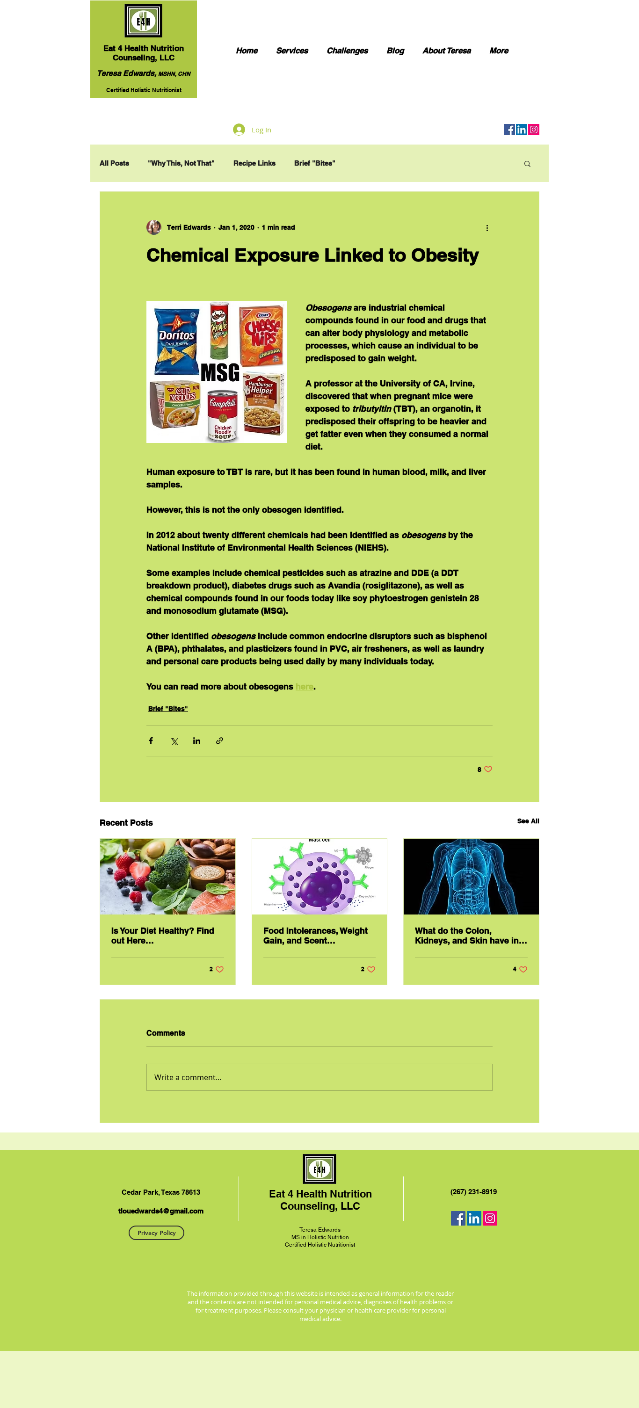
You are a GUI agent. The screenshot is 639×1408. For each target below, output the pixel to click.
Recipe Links (254, 163)
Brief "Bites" (314, 163)
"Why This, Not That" (181, 163)
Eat (109, 48)
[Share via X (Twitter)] (173, 740)
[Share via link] (219, 740)
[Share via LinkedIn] (196, 740)
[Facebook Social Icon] (509, 129)
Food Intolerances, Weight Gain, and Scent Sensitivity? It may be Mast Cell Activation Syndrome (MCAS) (317, 935)
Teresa (308, 1230)
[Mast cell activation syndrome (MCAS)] (319, 876)
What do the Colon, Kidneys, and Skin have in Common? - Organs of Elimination (467, 935)
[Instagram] (533, 129)
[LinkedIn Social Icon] (521, 129)
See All (528, 821)
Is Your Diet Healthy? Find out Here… (162, 935)
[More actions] (487, 227)
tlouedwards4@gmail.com (160, 1211)
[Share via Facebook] (150, 740)
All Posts (114, 163)
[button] (527, 163)
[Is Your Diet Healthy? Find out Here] (167, 876)
